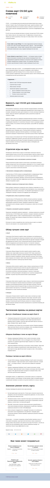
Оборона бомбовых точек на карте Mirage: (21, 92)
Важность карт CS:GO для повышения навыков (20, 82)
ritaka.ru (12, 2)
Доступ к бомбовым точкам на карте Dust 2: (21, 90)
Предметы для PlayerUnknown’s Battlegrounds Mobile (14, 461)
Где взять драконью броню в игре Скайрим (35, 461)
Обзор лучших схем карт (15, 86)
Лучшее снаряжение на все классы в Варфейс (14, 446)
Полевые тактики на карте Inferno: (19, 94)
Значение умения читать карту (17, 96)
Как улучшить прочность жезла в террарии (35, 446)
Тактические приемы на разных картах (18, 88)
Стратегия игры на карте (15, 84)
